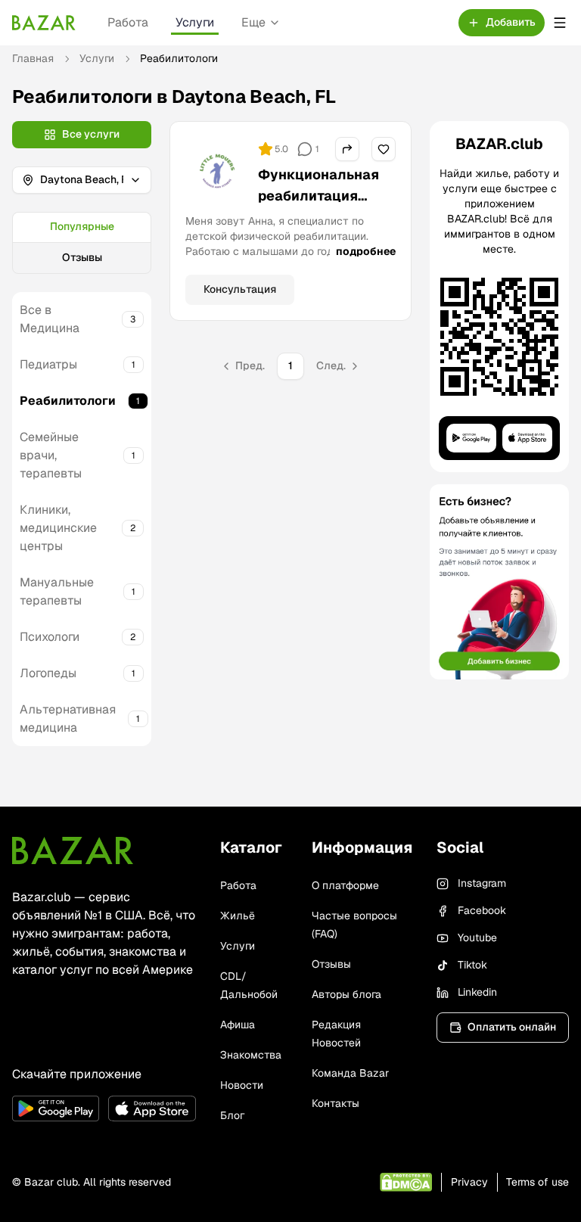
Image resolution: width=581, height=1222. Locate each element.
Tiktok (472, 965)
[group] (81, 243)
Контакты (335, 1103)
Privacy (469, 1182)
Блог (232, 1115)
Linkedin (477, 992)
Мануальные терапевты (57, 591)
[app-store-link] (151, 1108)
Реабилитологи (68, 401)
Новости (241, 1085)
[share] (347, 149)
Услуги (195, 22)
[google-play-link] (55, 1108)
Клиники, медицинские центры (58, 528)
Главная (33, 58)
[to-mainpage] (72, 850)
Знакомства (250, 1055)
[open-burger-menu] (560, 22)
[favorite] (383, 149)
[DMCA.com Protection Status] (406, 1182)
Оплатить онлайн (512, 1027)
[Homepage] (44, 22)
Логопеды (48, 673)
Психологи (49, 637)
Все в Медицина (49, 319)
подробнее (366, 251)
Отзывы (82, 257)
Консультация (240, 289)
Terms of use (537, 1182)
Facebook (482, 910)
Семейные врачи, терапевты (51, 455)
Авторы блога (346, 994)
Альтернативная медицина (68, 718)
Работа (127, 22)
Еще (253, 22)
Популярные (82, 226)
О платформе (345, 885)
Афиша (237, 1024)
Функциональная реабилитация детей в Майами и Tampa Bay (319, 206)
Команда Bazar (350, 1073)
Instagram (482, 883)
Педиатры (48, 364)
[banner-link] (499, 581)
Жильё (237, 915)
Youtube (477, 937)
